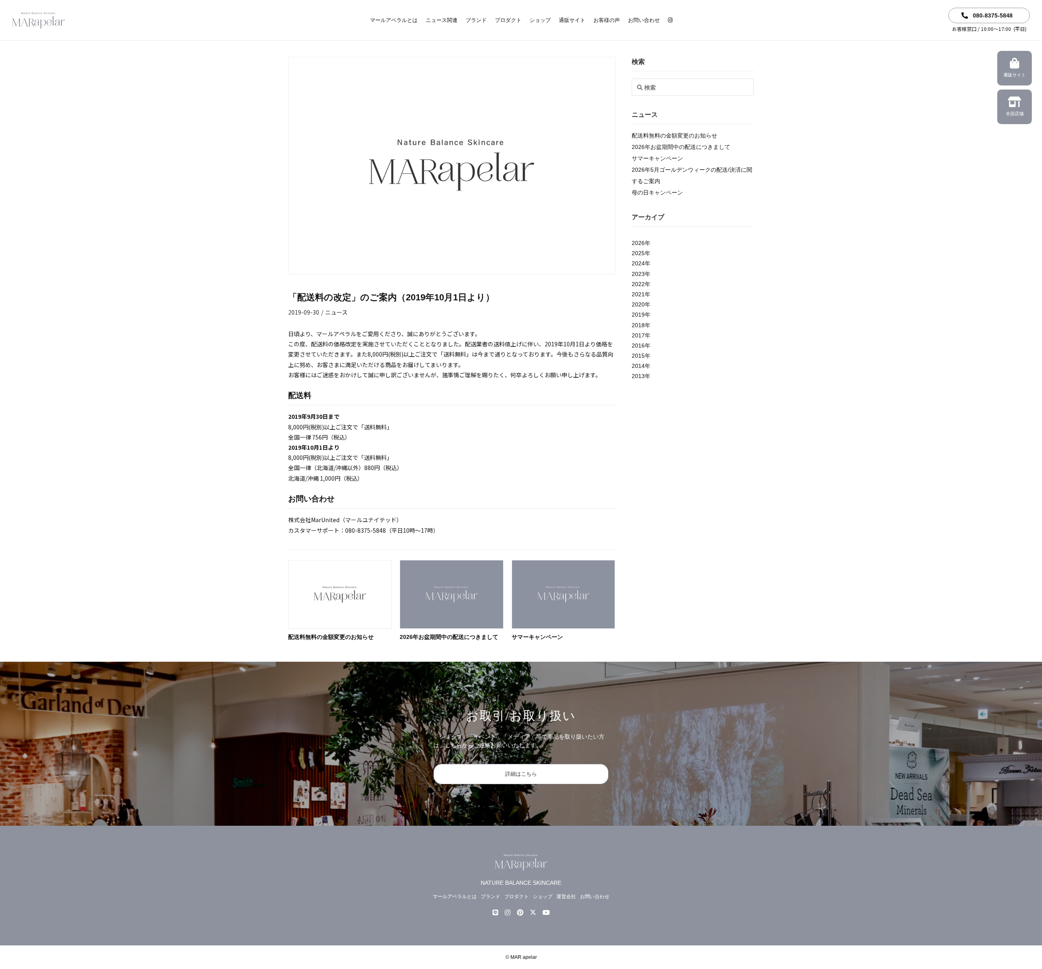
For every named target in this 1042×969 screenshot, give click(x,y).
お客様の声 (606, 20)
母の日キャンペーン (657, 192)
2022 (638, 284)
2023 (638, 274)
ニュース (336, 312)
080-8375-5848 (992, 15)
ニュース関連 (442, 20)
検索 (638, 61)
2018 (638, 325)
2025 (638, 253)
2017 (638, 335)
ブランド (476, 20)
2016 (638, 345)
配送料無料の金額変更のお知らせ (331, 637)
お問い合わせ (644, 20)
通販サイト (572, 20)
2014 (638, 366)
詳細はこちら (521, 774)
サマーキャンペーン (537, 637)
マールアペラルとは (394, 20)
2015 (638, 355)
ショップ (540, 20)
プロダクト (508, 20)
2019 (638, 314)
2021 (638, 294)
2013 (638, 376)
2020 (638, 304)
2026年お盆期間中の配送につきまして (449, 637)
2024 (638, 263)
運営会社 (566, 896)
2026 (638, 243)
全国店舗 (1015, 113)
